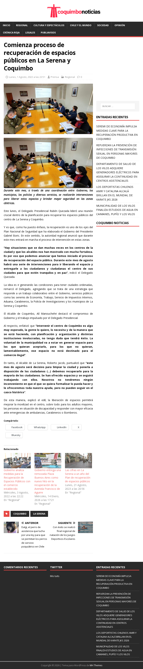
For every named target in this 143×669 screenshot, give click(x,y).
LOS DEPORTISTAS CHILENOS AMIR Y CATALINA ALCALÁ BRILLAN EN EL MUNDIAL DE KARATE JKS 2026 (116, 636)
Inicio (6, 25)
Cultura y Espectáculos (49, 25)
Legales (30, 32)
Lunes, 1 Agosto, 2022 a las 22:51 (27, 77)
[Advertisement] (119, 72)
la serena (39, 513)
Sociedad (103, 25)
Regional (22, 25)
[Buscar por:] (117, 106)
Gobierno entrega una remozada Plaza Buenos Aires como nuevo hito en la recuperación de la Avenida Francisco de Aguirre (47, 481)
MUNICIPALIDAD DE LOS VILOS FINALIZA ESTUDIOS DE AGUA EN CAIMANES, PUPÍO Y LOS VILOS (117, 210)
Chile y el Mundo (80, 25)
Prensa (55, 77)
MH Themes (96, 665)
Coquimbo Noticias (112, 223)
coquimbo (19, 513)
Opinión (120, 25)
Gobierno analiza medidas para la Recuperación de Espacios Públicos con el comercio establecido (17, 479)
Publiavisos (48, 32)
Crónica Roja (11, 32)
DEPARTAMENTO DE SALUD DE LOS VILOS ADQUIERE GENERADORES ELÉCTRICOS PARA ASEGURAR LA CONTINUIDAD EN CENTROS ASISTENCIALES (117, 172)
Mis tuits (54, 576)
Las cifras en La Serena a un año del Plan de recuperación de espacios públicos (77, 475)
